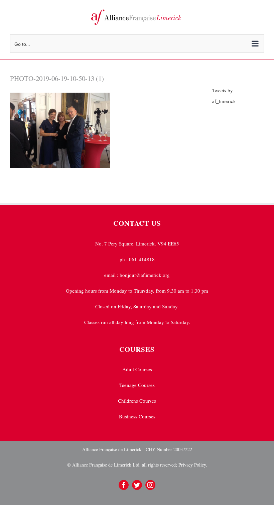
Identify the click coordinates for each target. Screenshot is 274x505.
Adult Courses (137, 369)
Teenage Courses (137, 385)
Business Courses (137, 416)
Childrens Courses (137, 400)
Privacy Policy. (192, 465)
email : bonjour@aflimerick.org (137, 275)
